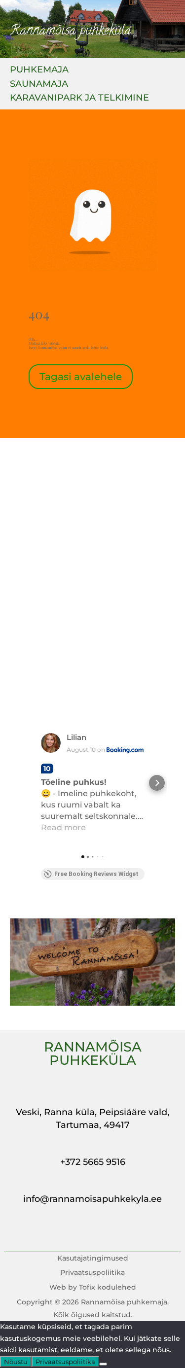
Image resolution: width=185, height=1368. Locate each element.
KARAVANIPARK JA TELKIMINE (79, 99)
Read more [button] (63, 827)
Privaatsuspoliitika (65, 1362)
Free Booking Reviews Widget (96, 874)
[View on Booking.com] (51, 743)
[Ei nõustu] (103, 1364)
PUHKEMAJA (39, 71)
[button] (29, 783)
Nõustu (16, 1362)
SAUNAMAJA (39, 85)
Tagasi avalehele (80, 377)
